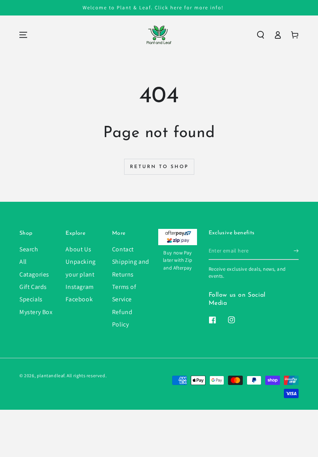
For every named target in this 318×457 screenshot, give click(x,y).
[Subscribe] (296, 250)
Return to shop (159, 167)
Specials (31, 299)
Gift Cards (33, 287)
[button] (260, 34)
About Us (78, 249)
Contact (123, 249)
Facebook (79, 299)
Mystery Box (36, 312)
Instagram (79, 287)
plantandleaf (50, 375)
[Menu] (23, 34)
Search (28, 249)
